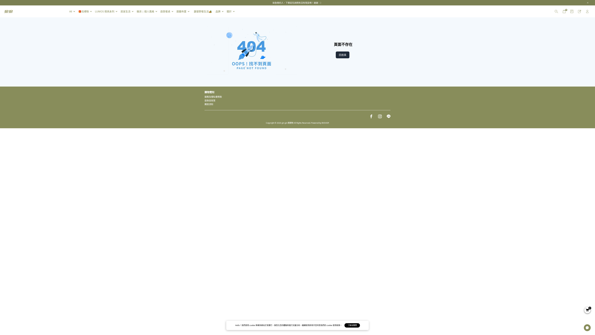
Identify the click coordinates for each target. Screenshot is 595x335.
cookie (252, 325)
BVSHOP (325, 123)
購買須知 (209, 104)
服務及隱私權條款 (213, 96)
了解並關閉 (352, 325)
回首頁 (342, 55)
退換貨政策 (210, 100)
